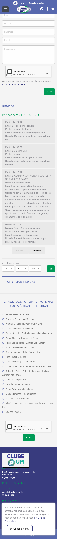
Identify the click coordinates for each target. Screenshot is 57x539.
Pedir (49, 92)
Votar (28, 438)
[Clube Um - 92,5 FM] (24, 9)
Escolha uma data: (11, 263)
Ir (51, 269)
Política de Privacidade (13, 84)
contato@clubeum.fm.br (12, 492)
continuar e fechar (19, 528)
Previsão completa (36, 3)
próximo (37, 250)
